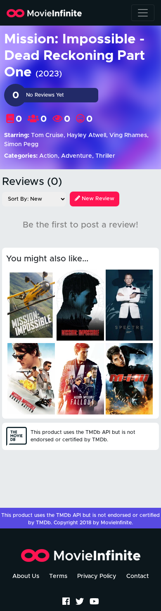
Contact (137, 576)
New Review (97, 198)
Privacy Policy (96, 576)
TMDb (43, 523)
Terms (58, 576)
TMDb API (68, 515)
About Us (25, 576)
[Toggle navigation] (142, 13)
